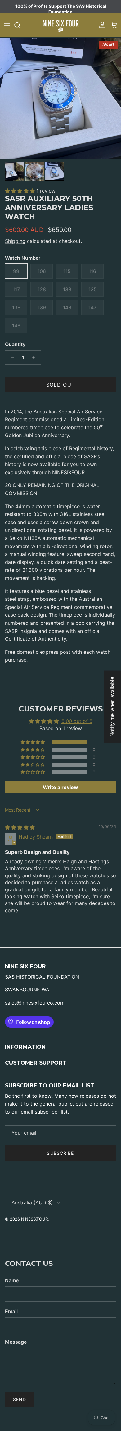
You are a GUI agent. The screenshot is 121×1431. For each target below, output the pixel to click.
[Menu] (7, 25)
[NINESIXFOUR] (60, 25)
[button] (20, 191)
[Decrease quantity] (10, 357)
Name (12, 1280)
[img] (20, 827)
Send (19, 1399)
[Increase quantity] (35, 357)
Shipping (15, 241)
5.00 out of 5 (76, 721)
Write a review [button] (60, 787)
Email (11, 1311)
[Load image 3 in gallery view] (60, 98)
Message (16, 1342)
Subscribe (60, 1153)
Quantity (15, 344)
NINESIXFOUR (34, 1219)
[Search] (20, 25)
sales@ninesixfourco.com (35, 1003)
